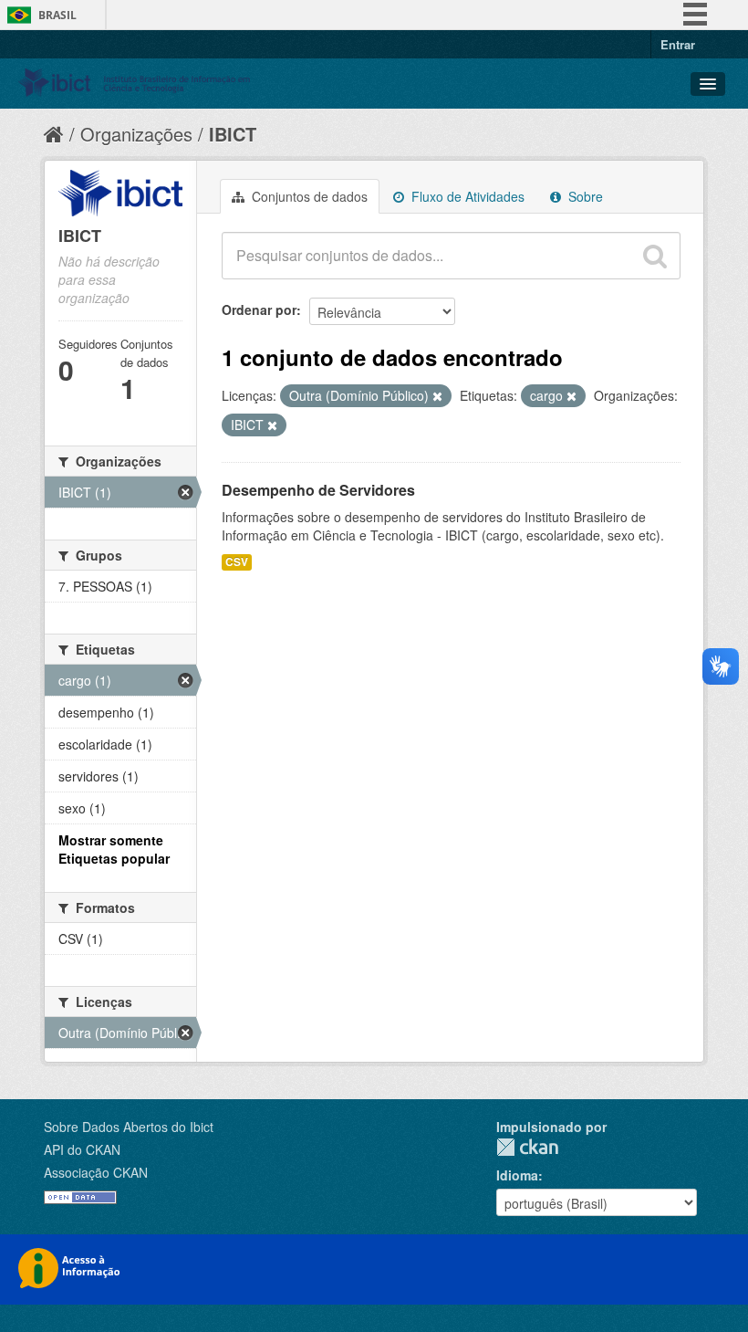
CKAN (527, 1147)
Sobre (584, 196)
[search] (655, 255)
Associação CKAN (96, 1172)
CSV (236, 562)
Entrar (677, 44)
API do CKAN (82, 1149)
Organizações (136, 134)
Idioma (517, 1175)
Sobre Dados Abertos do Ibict (128, 1126)
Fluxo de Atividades (466, 196)
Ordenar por (259, 309)
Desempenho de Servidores (318, 489)
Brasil (57, 15)
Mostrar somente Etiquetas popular (114, 849)
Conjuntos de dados (308, 196)
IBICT (232, 134)
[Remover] (437, 396)
